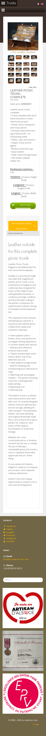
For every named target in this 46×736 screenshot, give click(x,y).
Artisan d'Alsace (15, 623)
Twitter (9, 529)
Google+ (10, 532)
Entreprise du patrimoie (20, 709)
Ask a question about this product (21, 226)
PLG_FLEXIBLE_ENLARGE (24, 52)
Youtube (10, 541)
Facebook (11, 526)
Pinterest (10, 535)
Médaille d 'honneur (17, 666)
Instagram (11, 538)
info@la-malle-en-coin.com (16, 559)
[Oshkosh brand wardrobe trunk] (35, 87)
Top (37, 724)
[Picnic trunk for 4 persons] (30, 87)
